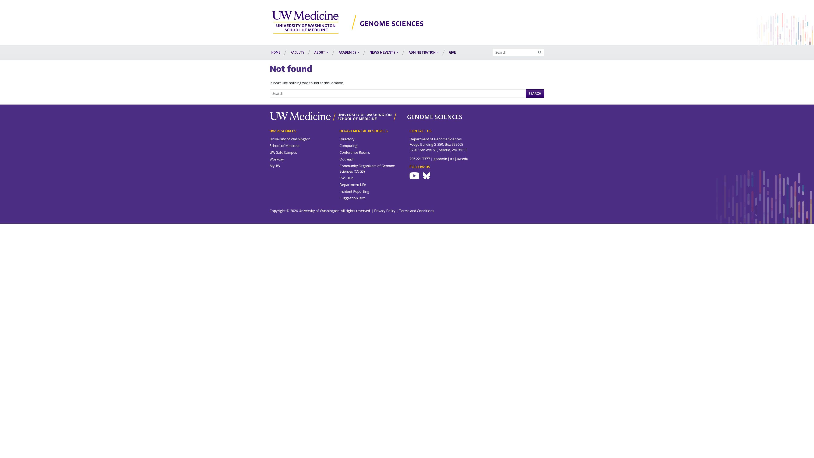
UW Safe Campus (283, 152)
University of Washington (290, 139)
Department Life (353, 184)
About (320, 52)
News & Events (383, 52)
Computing (348, 145)
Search (535, 93)
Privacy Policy (384, 210)
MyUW (275, 165)
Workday (277, 159)
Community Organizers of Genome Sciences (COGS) (367, 168)
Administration (422, 52)
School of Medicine (285, 145)
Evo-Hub (346, 178)
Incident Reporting (354, 191)
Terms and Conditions (416, 210)
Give (452, 52)
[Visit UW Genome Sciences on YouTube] (414, 175)
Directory (347, 139)
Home (275, 52)
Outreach (347, 159)
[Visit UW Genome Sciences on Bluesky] (426, 175)
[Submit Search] (540, 52)
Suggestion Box (352, 198)
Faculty (297, 52)
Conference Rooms (355, 152)
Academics (348, 52)
